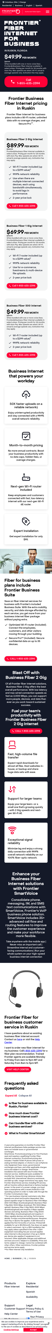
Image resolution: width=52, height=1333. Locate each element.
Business (19, 5)
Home (7, 1258)
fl (25, 1258)
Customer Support (14, 1308)
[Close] (49, 1323)
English (29, 5)
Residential (7, 5)
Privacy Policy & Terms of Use (35, 1310)
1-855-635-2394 (33, 1050)
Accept (33, 1330)
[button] (26, 1105)
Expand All (11, 1095)
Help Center (11, 1313)
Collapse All (25, 1095)
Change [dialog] (22, 2)
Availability (32, 1296)
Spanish (39, 5)
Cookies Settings (11, 1330)
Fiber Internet (12, 1286)
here (19, 1039)
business (17, 1258)
